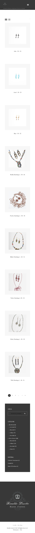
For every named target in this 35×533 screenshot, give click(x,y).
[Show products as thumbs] (6, 19)
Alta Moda (11, 425)
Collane (11, 432)
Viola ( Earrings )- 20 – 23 (17, 298)
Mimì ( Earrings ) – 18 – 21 (17, 257)
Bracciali (12, 430)
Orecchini (12, 435)
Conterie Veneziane (13, 460)
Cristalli (9, 463)
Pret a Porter (12, 438)
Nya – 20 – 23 (17, 133)
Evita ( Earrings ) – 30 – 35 (17, 339)
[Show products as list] (9, 19)
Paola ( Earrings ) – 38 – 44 (17, 216)
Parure (11, 449)
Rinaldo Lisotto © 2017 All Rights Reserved (17, 528)
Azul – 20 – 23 (17, 92)
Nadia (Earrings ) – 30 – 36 (17, 175)
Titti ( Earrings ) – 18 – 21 (17, 380)
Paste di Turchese (12, 466)
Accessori (12, 427)
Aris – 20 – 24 (17, 51)
